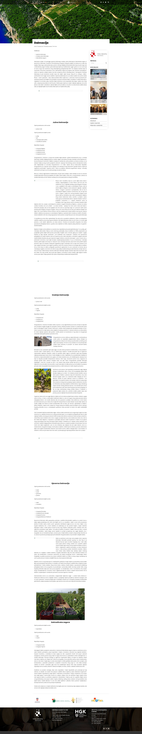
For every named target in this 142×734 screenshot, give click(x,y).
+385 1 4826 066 (97, 721)
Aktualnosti (93, 120)
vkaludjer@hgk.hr (58, 720)
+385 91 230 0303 (58, 718)
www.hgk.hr (94, 717)
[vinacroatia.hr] (71, 2)
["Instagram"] (106, 2)
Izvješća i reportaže (95, 123)
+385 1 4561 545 (97, 723)
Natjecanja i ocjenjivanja (96, 125)
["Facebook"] (101, 2)
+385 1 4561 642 (57, 717)
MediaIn (80, 732)
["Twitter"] (103, 2)
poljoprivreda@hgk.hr (98, 720)
